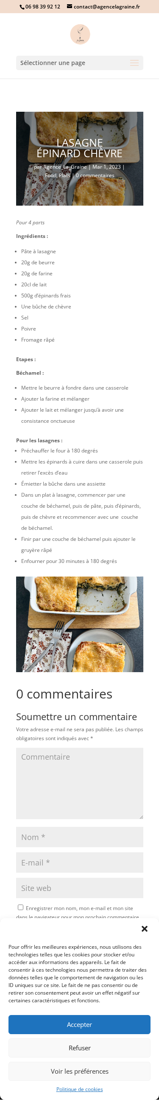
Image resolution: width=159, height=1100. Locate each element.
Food (50, 175)
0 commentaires (95, 175)
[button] (145, 930)
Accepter (79, 1024)
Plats (64, 175)
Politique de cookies (79, 1089)
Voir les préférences (80, 1071)
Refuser (80, 1047)
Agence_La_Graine (65, 166)
